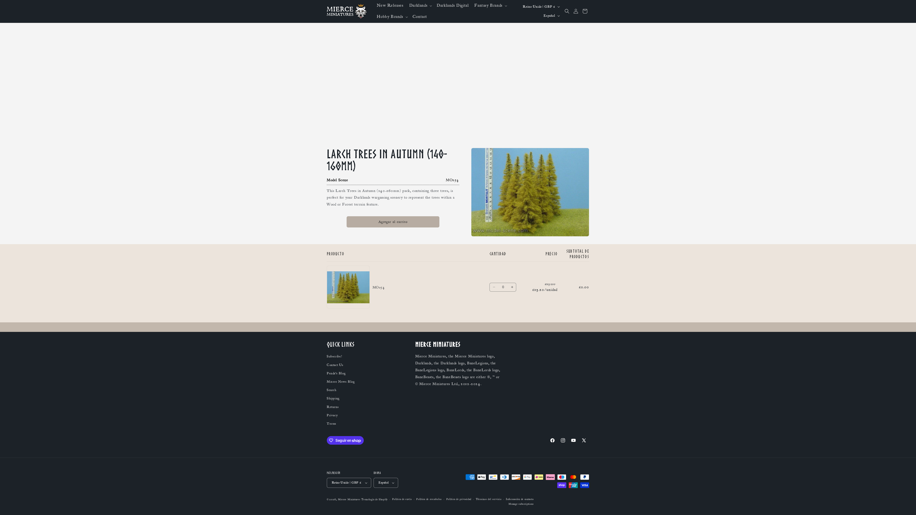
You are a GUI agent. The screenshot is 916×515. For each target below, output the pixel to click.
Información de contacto (520, 499)
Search (332, 390)
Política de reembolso (429, 499)
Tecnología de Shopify (374, 499)
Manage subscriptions (521, 504)
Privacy (332, 415)
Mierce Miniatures (349, 499)
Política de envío (402, 499)
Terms (331, 424)
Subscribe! (334, 357)
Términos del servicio (489, 499)
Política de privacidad (458, 499)
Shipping (333, 399)
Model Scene (337, 180)
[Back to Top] (906, 505)
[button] (420, 5)
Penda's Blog (336, 373)
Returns (333, 407)
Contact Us (335, 365)
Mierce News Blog (341, 382)
